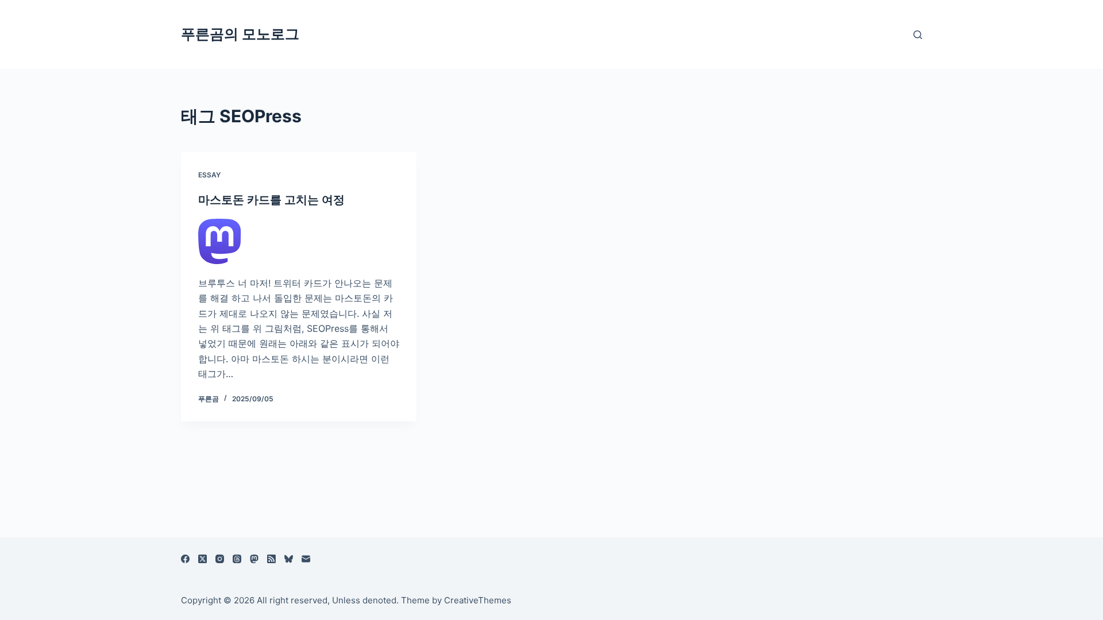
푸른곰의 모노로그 (240, 33)
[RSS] (271, 559)
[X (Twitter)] (202, 559)
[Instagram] (219, 559)
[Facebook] (185, 559)
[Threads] (237, 559)
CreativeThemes (477, 600)
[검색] (917, 34)
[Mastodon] (254, 559)
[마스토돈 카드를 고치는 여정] (298, 241)
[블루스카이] (288, 559)
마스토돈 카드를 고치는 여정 (271, 200)
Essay (209, 174)
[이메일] (306, 559)
